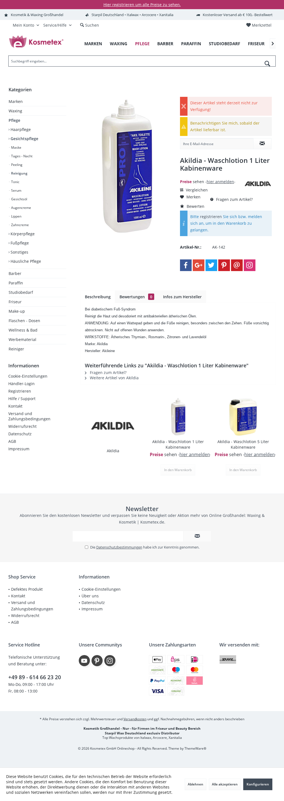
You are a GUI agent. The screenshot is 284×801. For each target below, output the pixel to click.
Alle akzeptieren (225, 784)
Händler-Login (21, 383)
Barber (15, 273)
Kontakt (15, 406)
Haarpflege (20, 129)
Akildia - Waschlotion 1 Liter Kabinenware (178, 444)
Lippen (15, 216)
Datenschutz (20, 433)
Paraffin (16, 282)
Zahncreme (19, 225)
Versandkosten (134, 719)
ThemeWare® (195, 748)
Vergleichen (196, 190)
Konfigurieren (258, 784)
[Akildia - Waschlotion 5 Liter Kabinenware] (243, 416)
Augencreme (20, 207)
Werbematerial (22, 339)
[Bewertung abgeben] (211, 175)
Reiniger (16, 349)
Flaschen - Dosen (24, 320)
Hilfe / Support (22, 398)
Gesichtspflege (23, 138)
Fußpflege (19, 243)
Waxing (15, 110)
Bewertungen (136, 296)
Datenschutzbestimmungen (119, 547)
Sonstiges (18, 252)
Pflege (14, 120)
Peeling (16, 164)
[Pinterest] (224, 265)
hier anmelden (220, 181)
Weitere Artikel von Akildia (114, 377)
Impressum (18, 448)
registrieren (211, 216)
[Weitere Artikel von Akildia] (258, 183)
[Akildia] (113, 425)
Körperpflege (22, 233)
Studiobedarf (21, 292)
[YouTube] (84, 660)
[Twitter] (211, 265)
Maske (15, 147)
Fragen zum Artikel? (234, 199)
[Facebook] (186, 265)
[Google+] (198, 265)
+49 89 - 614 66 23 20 (34, 677)
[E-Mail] (237, 265)
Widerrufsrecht (22, 426)
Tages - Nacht (21, 156)
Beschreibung (98, 296)
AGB (12, 441)
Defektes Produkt (27, 589)
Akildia (113, 450)
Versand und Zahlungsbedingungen (29, 416)
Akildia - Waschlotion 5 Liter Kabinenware (243, 444)
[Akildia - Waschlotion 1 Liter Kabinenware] (178, 416)
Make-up (17, 311)
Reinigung (18, 173)
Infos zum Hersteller (182, 296)
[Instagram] (249, 265)
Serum (15, 190)
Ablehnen (195, 784)
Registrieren (19, 391)
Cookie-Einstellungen (27, 376)
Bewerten (195, 206)
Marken (16, 101)
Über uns (90, 595)
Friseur (15, 301)
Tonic (14, 182)
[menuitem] (259, 25)
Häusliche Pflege (25, 261)
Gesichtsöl (18, 199)
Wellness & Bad (23, 330)
